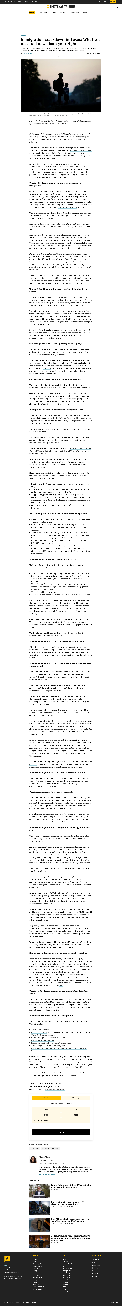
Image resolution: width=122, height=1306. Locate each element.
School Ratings (43, 12)
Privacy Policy (67, 1280)
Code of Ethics (67, 1275)
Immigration (37, 1280)
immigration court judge (42, 589)
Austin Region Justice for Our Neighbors (48, 1045)
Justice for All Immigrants (42, 1040)
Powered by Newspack (29, 1303)
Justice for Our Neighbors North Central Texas (51, 1043)
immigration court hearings (41, 841)
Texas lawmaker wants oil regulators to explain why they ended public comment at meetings (71, 1237)
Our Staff (65, 1261)
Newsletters (103, 2)
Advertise (6, 1270)
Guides (20, 2)
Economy (36, 1268)
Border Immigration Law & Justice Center (49, 1037)
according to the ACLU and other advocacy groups (61, 398)
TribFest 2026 (86, 12)
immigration (55, 1148)
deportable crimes (48, 819)
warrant (48, 586)
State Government (38, 1287)
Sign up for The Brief (37, 121)
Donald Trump (35, 1148)
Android (78, 1067)
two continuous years (67, 207)
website (74, 1075)
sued (72, 215)
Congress (36, 1259)
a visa (64, 371)
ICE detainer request (55, 321)
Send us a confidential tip (11, 1272)
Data (41, 2)
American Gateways (40, 1029)
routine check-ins (52, 838)
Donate (112, 2)
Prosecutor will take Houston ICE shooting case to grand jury (67, 1203)
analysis (74, 172)
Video (64, 1289)
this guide (47, 368)
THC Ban (62, 12)
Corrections (66, 1282)
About (27, 2)
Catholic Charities (39, 1032)
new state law (63, 332)
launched (66, 1059)
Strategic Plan (67, 1271)
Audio (64, 1287)
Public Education (38, 1284)
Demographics (37, 1266)
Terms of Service (68, 1277)
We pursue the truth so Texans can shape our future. (13, 1277)
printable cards (73, 633)
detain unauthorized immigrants (53, 245)
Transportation (37, 1289)
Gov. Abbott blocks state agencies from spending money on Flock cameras (70, 1220)
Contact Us (7, 1267)
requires (62, 243)
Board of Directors (68, 1264)
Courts (35, 1261)
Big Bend (53, 12)
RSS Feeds (66, 1291)
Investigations (10, 2)
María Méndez (28, 54)
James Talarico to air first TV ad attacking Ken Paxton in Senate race (72, 1186)
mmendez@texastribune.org (49, 1163)
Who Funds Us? (67, 1268)
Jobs (64, 1266)
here (61, 985)
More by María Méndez (47, 1174)
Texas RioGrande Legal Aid (43, 1035)
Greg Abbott (45, 1148)
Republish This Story (91, 53)
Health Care (36, 1275)
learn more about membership (55, 1089)
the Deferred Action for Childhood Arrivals (73, 418)
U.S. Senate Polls (74, 12)
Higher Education (38, 1277)
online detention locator (49, 964)
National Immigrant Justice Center (44, 442)
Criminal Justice (37, 1264)
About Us (65, 1259)
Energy (35, 1271)
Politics (35, 1282)
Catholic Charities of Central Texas (60, 451)
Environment (37, 1273)
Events (34, 2)
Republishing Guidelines (70, 1273)
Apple (68, 1067)
